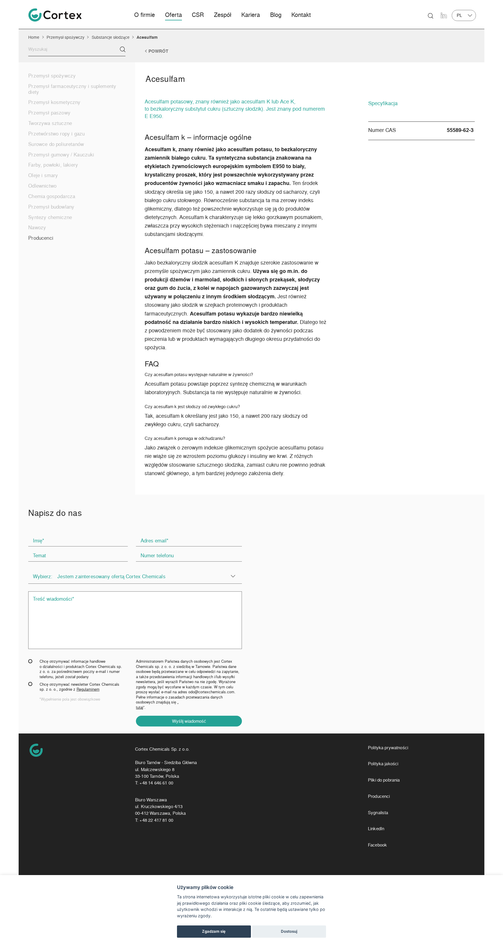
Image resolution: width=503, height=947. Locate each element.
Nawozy (37, 227)
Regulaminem (88, 689)
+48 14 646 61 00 (156, 783)
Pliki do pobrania (384, 780)
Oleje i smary (43, 175)
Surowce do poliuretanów (56, 144)
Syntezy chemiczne (50, 217)
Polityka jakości (383, 764)
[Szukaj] (122, 49)
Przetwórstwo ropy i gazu (56, 133)
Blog (275, 14)
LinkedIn (376, 829)
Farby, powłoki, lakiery (53, 164)
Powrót (158, 51)
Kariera (250, 14)
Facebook (377, 845)
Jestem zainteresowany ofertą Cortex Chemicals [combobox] (111, 576)
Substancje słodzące (111, 37)
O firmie (144, 14)
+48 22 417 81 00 (156, 820)
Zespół (222, 14)
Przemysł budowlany (51, 206)
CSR (198, 14)
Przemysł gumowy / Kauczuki (61, 154)
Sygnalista (378, 813)
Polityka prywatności (388, 748)
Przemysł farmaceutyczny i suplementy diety (72, 89)
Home (33, 37)
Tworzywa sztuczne (50, 123)
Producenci (40, 238)
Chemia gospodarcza (51, 196)
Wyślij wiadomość (189, 721)
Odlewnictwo (42, 185)
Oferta (173, 14)
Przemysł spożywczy (65, 37)
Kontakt (301, 14)
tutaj (139, 707)
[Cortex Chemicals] (55, 15)
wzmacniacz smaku (240, 183)
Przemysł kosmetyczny (54, 102)
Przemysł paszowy (49, 112)
